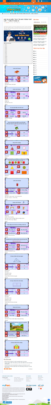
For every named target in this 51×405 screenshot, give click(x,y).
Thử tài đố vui (40, 378)
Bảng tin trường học (40, 377)
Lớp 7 (35, 63)
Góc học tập (16, 3)
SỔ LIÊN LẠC (31, 3)
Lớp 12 (35, 74)
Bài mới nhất (43, 22)
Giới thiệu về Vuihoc (28, 377)
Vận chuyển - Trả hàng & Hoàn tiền (18, 378)
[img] (25, 8)
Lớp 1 (19, 22)
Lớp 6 (35, 61)
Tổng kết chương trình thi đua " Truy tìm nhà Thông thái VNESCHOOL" (40, 36)
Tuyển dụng (27, 379)
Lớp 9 (35, 67)
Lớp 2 (35, 53)
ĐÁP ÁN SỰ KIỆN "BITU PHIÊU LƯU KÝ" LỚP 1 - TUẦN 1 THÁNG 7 (40, 45)
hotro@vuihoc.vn (6, 378)
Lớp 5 (35, 59)
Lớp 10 (35, 70)
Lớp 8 (35, 65)
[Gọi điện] (49, 403)
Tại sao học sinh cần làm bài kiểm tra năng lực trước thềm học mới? (17, 365)
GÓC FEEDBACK (26, 3)
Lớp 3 (35, 55)
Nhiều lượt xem (37, 22)
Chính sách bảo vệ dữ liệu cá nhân (18, 379)
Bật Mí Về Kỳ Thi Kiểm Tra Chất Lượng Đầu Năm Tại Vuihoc (16, 361)
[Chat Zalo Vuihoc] (49, 400)
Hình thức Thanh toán (17, 377)
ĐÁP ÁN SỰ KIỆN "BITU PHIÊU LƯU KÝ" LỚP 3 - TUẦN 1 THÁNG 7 (40, 39)
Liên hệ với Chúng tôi (29, 378)
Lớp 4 (35, 57)
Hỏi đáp (21, 3)
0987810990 (8, 379)
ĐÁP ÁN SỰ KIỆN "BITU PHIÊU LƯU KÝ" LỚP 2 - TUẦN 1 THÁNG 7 (40, 42)
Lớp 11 (35, 72)
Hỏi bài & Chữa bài (40, 379)
